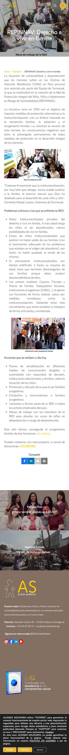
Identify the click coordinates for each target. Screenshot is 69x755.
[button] (63, 5)
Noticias (34, 23)
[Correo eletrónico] (38, 461)
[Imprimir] (44, 461)
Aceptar (9, 749)
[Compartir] (25, 461)
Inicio (6, 71)
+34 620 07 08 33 (25, 626)
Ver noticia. (44, 433)
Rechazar (25, 749)
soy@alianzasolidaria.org (47, 626)
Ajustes (49, 732)
